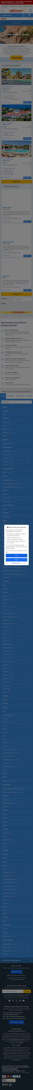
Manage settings (16, 563)
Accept (16, 555)
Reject (16, 559)
